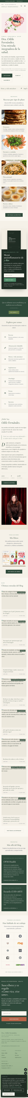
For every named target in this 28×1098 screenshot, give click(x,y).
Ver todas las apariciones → (14, 972)
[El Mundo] (8, 950)
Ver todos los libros (14, 571)
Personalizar (18, 1090)
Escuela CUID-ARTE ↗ (7, 1065)
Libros (3, 1055)
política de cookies (16, 1087)
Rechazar (7, 1090)
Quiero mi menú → (10, 279)
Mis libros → (14, 312)
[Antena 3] (8, 943)
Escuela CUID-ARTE (10, 1)
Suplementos (18, 1057)
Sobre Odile (4, 1053)
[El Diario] (20, 957)
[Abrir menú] (25, 6)
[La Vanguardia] (8, 936)
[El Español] (8, 957)
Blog (16, 1053)
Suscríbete (7, 80)
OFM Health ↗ (5, 1063)
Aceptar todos (8, 1094)
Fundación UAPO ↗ (6, 1068)
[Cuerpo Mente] (20, 964)
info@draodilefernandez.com (10, 1046)
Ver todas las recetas (14, 215)
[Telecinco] (20, 936)
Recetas (17, 1055)
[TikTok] (25, 1073)
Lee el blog (7, 75)
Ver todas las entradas (14, 830)
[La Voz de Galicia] (8, 964)
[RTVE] (20, 943)
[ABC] (20, 950)
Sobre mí (17, 75)
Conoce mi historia (9, 482)
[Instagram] (25, 1069)
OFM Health (20, 1)
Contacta (3, 1057)
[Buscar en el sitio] (21, 6)
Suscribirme (14, 1019)
